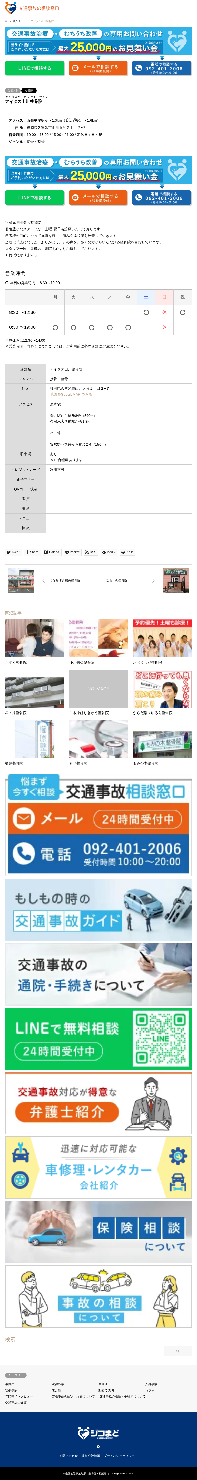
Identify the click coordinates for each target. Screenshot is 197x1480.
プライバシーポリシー (119, 1456)
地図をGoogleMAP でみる (71, 394)
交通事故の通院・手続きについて (123, 1396)
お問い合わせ (68, 1456)
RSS (98, 1446)
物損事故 (11, 1390)
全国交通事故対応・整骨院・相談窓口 (87, 1473)
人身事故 (151, 1384)
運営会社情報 (91, 1456)
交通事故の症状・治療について (73, 1396)
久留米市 (13, 90)
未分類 (56, 1390)
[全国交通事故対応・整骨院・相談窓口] (32, 8)
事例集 (9, 1384)
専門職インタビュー (19, 1396)
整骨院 (29, 90)
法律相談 (58, 1384)
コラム (149, 1390)
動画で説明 (106, 1390)
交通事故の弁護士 (17, 1402)
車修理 (103, 1384)
